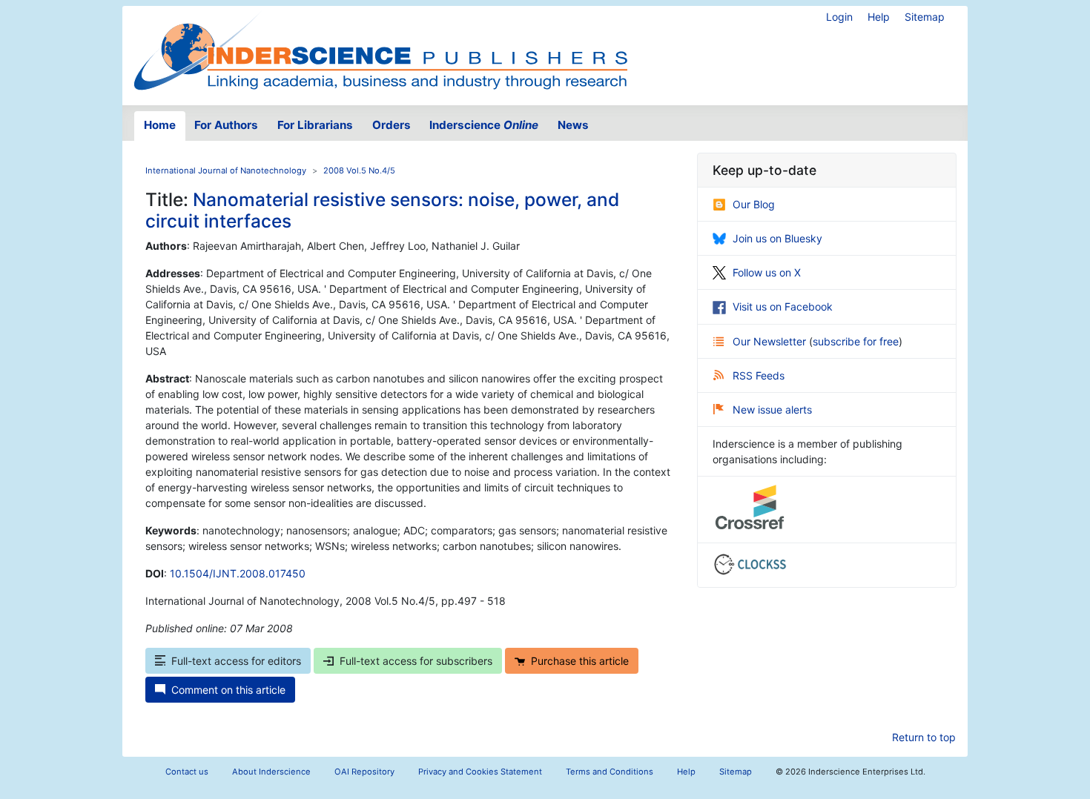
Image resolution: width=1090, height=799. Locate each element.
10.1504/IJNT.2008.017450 (237, 573)
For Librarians (315, 125)
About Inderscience (271, 771)
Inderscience (483, 125)
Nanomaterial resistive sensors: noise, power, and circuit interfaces (382, 210)
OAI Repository (364, 771)
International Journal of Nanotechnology (225, 170)
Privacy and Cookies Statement (480, 771)
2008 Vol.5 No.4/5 (359, 170)
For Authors (226, 125)
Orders (391, 125)
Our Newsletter (771, 341)
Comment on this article (228, 689)
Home (160, 125)
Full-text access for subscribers (416, 660)
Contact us (186, 771)
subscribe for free (856, 341)
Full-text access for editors (236, 660)
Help (879, 16)
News (573, 125)
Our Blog (754, 204)
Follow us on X (767, 272)
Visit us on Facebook (783, 306)
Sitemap (925, 16)
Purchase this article (580, 660)
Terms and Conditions (609, 771)
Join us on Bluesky (777, 238)
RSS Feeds (759, 375)
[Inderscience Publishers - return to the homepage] (380, 49)
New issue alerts (772, 409)
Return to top (924, 737)
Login (839, 16)
